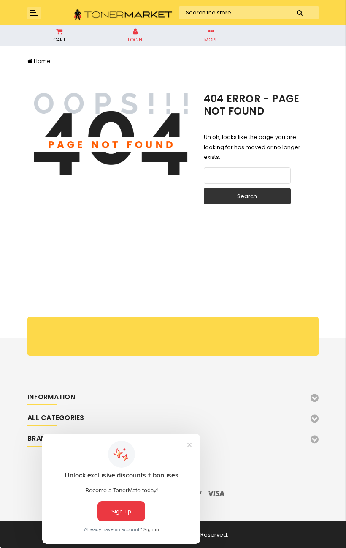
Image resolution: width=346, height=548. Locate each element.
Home (42, 61)
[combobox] (230, 12)
